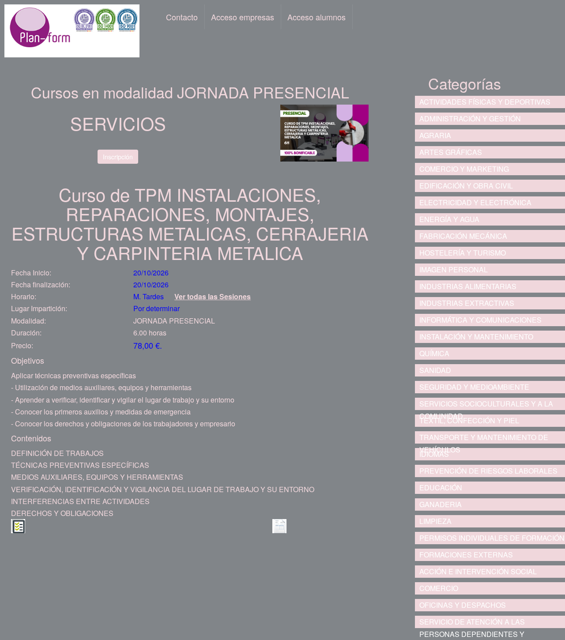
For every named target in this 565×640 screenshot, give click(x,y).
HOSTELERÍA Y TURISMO (462, 253)
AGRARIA (435, 135)
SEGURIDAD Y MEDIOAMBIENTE (474, 387)
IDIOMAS (434, 454)
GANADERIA (440, 504)
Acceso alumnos (316, 17)
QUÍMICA (434, 353)
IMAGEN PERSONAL (453, 269)
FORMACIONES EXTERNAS (466, 555)
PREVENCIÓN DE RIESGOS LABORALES (488, 471)
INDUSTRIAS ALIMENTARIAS (467, 286)
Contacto (182, 17)
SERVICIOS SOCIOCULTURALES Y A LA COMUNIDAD (486, 404)
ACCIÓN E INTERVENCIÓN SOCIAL (478, 571)
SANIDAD (435, 370)
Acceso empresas (242, 17)
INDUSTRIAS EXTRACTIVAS (466, 303)
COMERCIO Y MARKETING (464, 169)
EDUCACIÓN (440, 487)
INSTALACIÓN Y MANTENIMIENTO (476, 336)
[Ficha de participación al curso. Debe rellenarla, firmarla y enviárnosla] (279, 525)
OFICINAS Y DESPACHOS (462, 605)
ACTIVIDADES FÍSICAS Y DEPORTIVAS (484, 102)
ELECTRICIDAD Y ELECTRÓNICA (475, 202)
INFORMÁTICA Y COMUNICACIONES (480, 320)
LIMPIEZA (435, 521)
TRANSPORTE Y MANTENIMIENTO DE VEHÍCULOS (483, 438)
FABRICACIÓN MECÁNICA (463, 236)
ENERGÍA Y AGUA (449, 219)
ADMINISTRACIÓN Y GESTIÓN (470, 118)
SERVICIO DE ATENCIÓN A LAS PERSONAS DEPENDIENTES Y (472, 622)
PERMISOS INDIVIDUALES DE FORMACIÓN (492, 538)
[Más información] (18, 525)
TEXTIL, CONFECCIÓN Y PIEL (469, 420)
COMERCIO (438, 588)
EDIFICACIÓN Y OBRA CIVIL (466, 186)
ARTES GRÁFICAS (450, 152)
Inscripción (118, 156)
